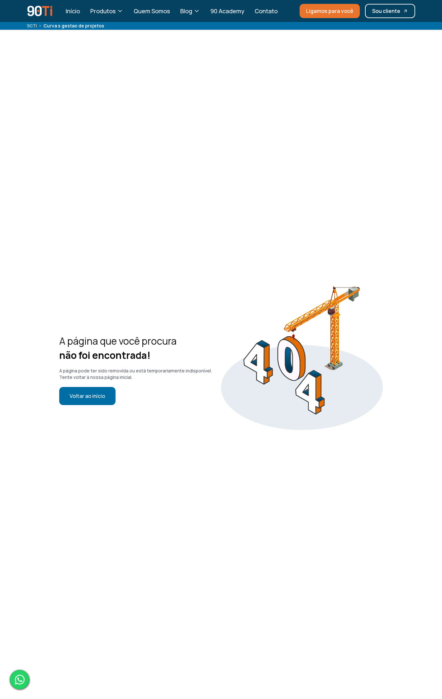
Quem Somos (152, 11)
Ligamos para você (329, 11)
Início (73, 11)
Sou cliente (386, 11)
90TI (32, 26)
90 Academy (227, 11)
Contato (266, 11)
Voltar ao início (87, 396)
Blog (186, 11)
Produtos (103, 11)
